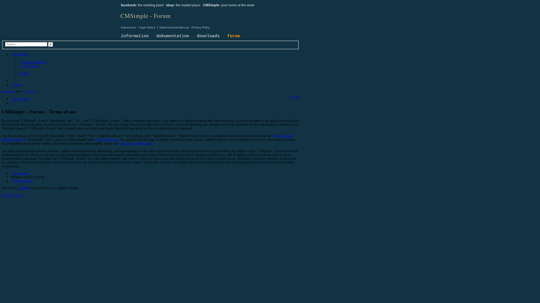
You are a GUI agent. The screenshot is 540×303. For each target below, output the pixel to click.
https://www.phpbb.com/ (135, 143)
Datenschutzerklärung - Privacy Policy (184, 27)
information (135, 36)
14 (27, 91)
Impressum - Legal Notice (138, 27)
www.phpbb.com (106, 139)
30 (31, 91)
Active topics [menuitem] (8, 91)
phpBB (23, 188)
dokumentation (172, 36)
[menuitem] (33, 62)
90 (35, 91)
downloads (208, 36)
